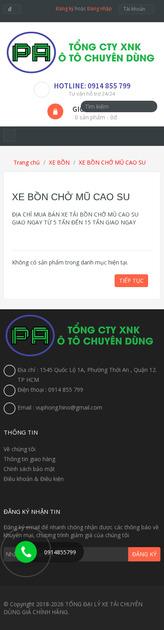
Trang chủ (26, 162)
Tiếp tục (131, 280)
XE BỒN (59, 162)
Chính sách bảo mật (29, 469)
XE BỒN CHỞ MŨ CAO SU (112, 162)
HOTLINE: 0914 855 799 (92, 85)
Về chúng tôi (19, 449)
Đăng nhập (99, 8)
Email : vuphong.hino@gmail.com (60, 407)
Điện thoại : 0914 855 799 (50, 389)
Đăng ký (65, 8)
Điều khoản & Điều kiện (34, 479)
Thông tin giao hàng (29, 459)
